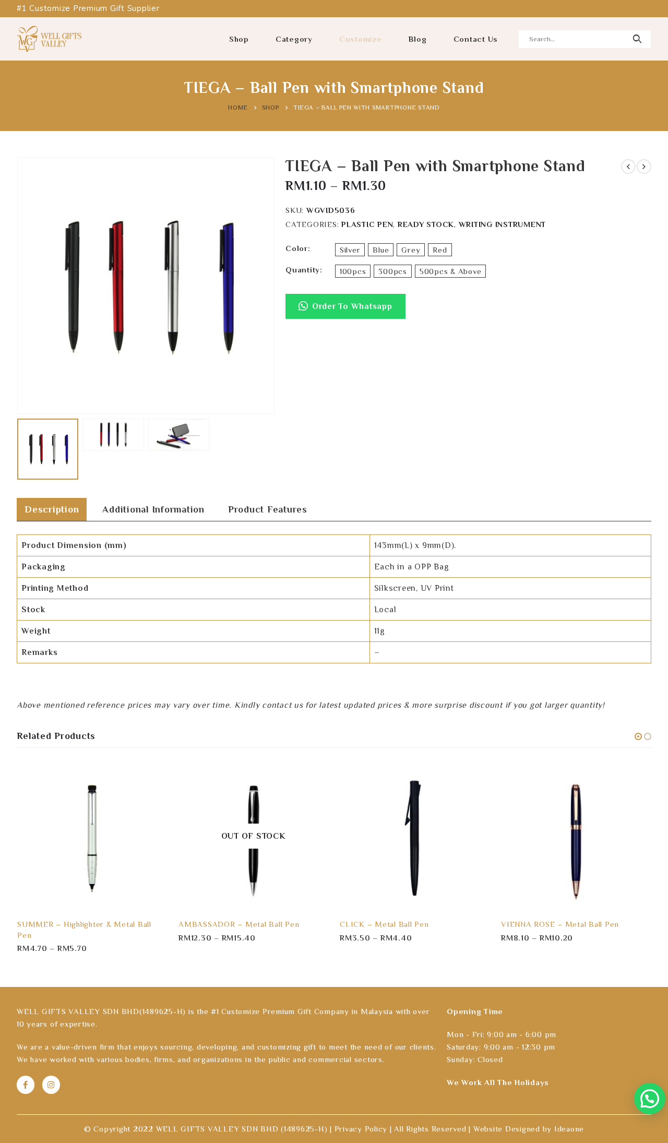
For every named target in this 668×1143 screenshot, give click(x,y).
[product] (92, 835)
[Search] (637, 39)
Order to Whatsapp (352, 306)
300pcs (392, 271)
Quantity (302, 269)
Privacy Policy (361, 1128)
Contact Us (476, 38)
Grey (410, 249)
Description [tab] (52, 509)
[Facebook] (25, 1084)
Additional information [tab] (153, 509)
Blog (418, 38)
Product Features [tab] (267, 509)
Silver (350, 249)
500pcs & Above (451, 271)
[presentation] (19, 286)
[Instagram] (51, 1084)
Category (294, 38)
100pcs (353, 271)
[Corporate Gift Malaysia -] (49, 38)
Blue (381, 249)
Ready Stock (426, 224)
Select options (150, 777)
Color (296, 248)
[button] (345, 311)
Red (440, 249)
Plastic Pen (367, 224)
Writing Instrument (502, 224)
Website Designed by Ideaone (528, 1128)
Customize (360, 38)
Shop (239, 38)
